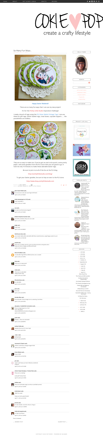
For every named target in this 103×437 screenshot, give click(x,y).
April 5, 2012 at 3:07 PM (20, 265)
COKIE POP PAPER (47, 434)
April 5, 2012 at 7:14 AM (20, 203)
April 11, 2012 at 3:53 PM (20, 398)
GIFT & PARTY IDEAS (29, 1)
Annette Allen (18, 297)
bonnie (16, 402)
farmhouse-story (19, 234)
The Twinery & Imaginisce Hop (83, 283)
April (82, 272)
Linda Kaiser (18, 391)
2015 (81, 252)
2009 (82, 311)
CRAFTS (43, 1)
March (82, 300)
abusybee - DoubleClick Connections (24, 306)
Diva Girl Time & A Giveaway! (83, 290)
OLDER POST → (62, 422)
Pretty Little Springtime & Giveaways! (83, 286)
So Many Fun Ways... (83, 296)
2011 (81, 307)
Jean (16, 288)
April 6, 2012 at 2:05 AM (20, 347)
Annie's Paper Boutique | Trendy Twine (24, 371)
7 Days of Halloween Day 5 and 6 (85, 224)
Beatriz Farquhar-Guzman (21, 216)
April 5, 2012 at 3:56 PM (20, 284)
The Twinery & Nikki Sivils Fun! (84, 210)
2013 (81, 256)
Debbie (16, 382)
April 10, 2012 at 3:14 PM (20, 378)
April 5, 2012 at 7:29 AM (20, 220)
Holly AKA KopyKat (19, 411)
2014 (81, 254)
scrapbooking (81, 99)
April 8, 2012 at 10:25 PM (20, 356)
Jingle (16, 225)
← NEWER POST (18, 422)
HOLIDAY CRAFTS (82, 94)
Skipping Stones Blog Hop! (85, 198)
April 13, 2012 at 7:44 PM (20, 415)
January (82, 304)
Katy (16, 261)
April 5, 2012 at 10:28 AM (20, 248)
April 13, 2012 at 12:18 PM (21, 406)
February (82, 302)
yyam (16, 317)
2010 (81, 309)
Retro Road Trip (83, 274)
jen (15, 361)
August (82, 264)
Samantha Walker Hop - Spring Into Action (82, 293)
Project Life (81, 97)
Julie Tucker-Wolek (19, 190)
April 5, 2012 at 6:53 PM (20, 301)
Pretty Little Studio (35, 186)
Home (5, 1)
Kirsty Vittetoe (18, 352)
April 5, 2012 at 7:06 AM (20, 194)
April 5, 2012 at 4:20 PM (20, 292)
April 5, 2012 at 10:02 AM (20, 238)
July (82, 266)
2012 (81, 258)
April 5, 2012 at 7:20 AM (20, 212)
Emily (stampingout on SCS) (21, 199)
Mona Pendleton (19, 252)
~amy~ (16, 335)
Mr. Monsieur (83, 298)
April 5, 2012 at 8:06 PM (20, 321)
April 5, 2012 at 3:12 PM (20, 275)
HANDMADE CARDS (81, 92)
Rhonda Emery (18, 280)
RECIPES (54, 1)
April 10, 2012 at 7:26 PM (20, 386)
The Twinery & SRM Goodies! (83, 276)
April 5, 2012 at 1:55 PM (20, 256)
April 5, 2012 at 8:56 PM (20, 339)
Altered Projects (23, 186)
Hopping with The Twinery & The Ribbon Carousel (85, 184)
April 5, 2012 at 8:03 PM (20, 313)
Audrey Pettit (18, 326)
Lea (15, 208)
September (82, 262)
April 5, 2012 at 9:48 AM (20, 229)
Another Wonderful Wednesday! (83, 278)
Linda (16, 270)
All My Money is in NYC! (83, 288)
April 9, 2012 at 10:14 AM (20, 366)
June (82, 268)
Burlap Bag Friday (85, 235)
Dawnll (16, 242)
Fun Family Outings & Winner (83, 281)
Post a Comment (17, 418)
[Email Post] (31, 184)
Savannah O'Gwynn (20, 343)
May (82, 270)
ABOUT (15, 1)
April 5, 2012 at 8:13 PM (20, 330)
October (82, 260)
